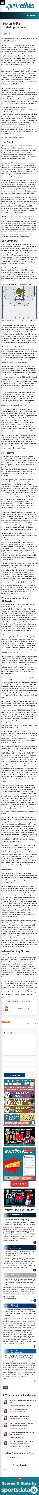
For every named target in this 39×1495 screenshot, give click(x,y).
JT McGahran (7, 34)
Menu (32, 15)
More (5, 1387)
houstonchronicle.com (13, 1240)
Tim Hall (13, 1411)
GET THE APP (19, 1184)
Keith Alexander (16, 1428)
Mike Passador (32, 38)
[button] (2, 2)
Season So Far (6, 1021)
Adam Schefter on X (12, 1298)
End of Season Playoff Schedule (19, 1416)
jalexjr (13, 1437)
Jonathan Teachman (17, 1405)
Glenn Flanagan (15, 1418)
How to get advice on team (18, 1409)
